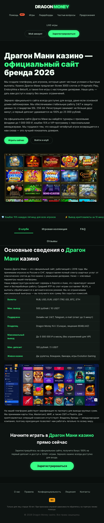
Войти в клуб (41, 140)
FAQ (83, 229)
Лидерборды (46, 15)
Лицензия (70, 491)
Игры (32, 15)
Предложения (87, 15)
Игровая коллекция (54, 229)
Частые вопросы (66, 15)
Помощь (16, 15)
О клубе (24, 229)
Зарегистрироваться (63, 33)
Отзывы (52, 241)
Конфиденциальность (49, 491)
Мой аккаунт (35, 33)
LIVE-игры (52, 25)
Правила (29, 491)
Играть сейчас (16, 140)
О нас (17, 491)
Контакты (85, 491)
